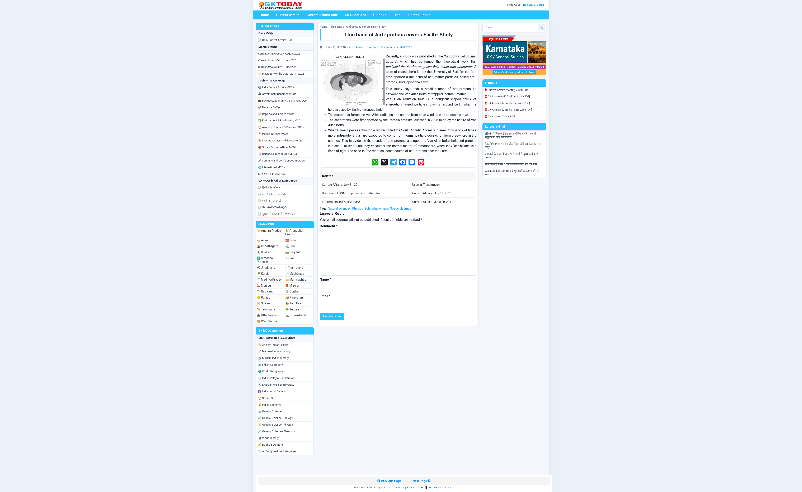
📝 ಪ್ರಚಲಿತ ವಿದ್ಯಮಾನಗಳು (272, 194)
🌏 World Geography (270, 371)
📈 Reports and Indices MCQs (276, 114)
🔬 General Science (270, 411)
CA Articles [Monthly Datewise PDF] (508, 103)
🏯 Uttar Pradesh (268, 315)
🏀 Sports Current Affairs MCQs (277, 147)
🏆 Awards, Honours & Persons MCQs (281, 127)
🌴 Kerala (263, 273)
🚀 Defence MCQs (269, 107)
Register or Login (533, 4)
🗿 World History (268, 438)
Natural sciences (339, 208)
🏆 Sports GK (266, 398)
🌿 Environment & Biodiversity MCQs (280, 120)
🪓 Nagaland (265, 291)
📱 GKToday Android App (439, 487)
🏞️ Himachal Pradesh (265, 259)
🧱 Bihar (290, 240)
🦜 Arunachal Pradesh (294, 232)
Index (420, 487)
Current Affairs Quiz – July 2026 (277, 60)
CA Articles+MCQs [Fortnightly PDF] (508, 96)
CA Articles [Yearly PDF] (501, 116)
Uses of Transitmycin (426, 184)
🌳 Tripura (292, 309)
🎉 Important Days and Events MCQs (280, 140)
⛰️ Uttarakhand (295, 315)
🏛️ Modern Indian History (273, 358)
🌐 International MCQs (271, 167)
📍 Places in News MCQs (273, 133)
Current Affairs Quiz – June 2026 (277, 67)
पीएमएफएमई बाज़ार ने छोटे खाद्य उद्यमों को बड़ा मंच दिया (511, 164)
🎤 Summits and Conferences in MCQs (281, 160)
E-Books (379, 15)
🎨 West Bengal (267, 321)
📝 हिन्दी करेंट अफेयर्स (269, 187)
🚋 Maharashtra (296, 279)
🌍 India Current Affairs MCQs (276, 87)
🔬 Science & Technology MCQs (277, 153)
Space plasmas (400, 208)
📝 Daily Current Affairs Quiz (275, 40)
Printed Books (419, 15)
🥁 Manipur (264, 285)
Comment (329, 226)
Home (264, 15)
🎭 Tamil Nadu (294, 303)
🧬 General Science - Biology (275, 418)
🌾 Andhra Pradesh (270, 230)
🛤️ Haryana (293, 252)
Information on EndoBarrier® (341, 201)
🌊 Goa (290, 246)
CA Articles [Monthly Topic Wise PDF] (509, 109)
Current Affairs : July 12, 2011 (432, 193)
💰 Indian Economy (269, 404)
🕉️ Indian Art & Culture (271, 391)
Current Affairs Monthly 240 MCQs (507, 90)
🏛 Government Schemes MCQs (277, 93)
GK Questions (355, 15)
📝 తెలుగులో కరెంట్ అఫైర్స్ (272, 207)
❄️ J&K (290, 258)
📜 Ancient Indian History (273, 344)
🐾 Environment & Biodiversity (276, 384)
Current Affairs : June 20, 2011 (432, 201)
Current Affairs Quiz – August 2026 (279, 53)
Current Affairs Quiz (322, 15)
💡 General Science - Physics (275, 424)
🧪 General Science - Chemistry (277, 431)
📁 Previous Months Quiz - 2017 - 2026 (281, 73)
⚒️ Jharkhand (266, 267)
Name (325, 279)
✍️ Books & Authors (270, 444)
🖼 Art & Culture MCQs (271, 173)
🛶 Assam (263, 240)
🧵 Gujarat (264, 252)
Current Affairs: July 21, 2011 (341, 184)
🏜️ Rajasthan (294, 297)
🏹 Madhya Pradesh (270, 279)
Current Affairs (287, 15)
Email (325, 296)
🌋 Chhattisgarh (267, 246)
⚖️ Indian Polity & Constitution (276, 378)
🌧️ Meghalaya (294, 273)
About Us (386, 487)
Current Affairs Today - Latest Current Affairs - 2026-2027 (379, 47)
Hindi (397, 15)
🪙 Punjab (263, 297)
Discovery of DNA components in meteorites (351, 193)
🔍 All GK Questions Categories (277, 451)
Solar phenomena (376, 208)
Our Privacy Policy (404, 487)
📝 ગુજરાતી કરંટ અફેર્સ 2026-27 (276, 214)
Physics (357, 208)
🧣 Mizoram (293, 285)
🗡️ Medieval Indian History (274, 351)
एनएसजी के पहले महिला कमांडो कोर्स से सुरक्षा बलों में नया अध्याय (512, 155)
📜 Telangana (266, 309)
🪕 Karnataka (294, 267)
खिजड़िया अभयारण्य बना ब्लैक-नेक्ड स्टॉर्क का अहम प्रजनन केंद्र (513, 145)
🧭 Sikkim (263, 303)
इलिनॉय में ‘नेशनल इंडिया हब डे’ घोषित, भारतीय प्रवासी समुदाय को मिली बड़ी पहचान (511, 135)
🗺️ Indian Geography (270, 364)
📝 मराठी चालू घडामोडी (269, 200)
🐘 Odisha (292, 291)
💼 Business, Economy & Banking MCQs (282, 100)
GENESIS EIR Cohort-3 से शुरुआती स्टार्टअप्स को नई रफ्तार (512, 172)
